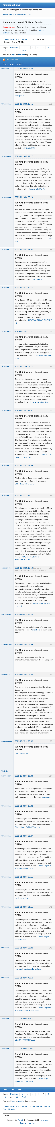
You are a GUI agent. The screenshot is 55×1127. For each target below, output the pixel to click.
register (21, 55)
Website (4, 771)
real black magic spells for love (28, 969)
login (13, 55)
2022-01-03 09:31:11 (24, 907)
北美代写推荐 (29, 148)
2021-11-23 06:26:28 (24, 197)
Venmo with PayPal (37, 189)
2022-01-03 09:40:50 (24, 978)
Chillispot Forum (12, 5)
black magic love (22, 898)
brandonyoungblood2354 (6, 614)
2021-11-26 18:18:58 (24, 568)
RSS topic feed (12, 60)
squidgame (46, 797)
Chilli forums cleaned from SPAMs (23, 41)
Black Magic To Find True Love (28, 827)
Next (24, 51)
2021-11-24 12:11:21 (24, 495)
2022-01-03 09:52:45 (24, 1049)
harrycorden (6, 776)
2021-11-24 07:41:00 (24, 465)
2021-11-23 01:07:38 (24, 69)
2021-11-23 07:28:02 (24, 249)
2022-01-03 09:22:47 (24, 836)
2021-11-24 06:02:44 (24, 366)
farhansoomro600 (6, 69)
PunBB (20, 1120)
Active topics (8, 14)
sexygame (19, 96)
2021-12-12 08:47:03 (24, 674)
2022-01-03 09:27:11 (24, 877)
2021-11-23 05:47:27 (24, 156)
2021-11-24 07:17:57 (24, 410)
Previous (14, 48)
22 (17, 51)
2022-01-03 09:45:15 (24, 1019)
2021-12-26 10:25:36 (24, 741)
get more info (38, 279)
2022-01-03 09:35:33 (24, 948)
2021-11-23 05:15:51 (24, 104)
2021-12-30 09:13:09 (24, 776)
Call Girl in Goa (21, 754)
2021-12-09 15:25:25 (24, 614)
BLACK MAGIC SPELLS (25, 1040)
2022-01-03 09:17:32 (24, 806)
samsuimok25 (6, 568)
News (24, 39)
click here (36, 630)
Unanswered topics (23, 14)
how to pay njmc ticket (39, 402)
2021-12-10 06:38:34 (24, 644)
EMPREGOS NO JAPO (24, 484)
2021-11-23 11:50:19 (24, 287)
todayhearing (6, 644)
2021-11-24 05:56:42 (24, 331)
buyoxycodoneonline (6, 674)
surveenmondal (6, 741)
